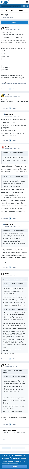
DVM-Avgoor (9, 114)
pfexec (7, 146)
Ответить (14, 22)
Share (7, 448)
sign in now (9, 433)
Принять (14, 466)
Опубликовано (12, 29)
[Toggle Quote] (3, 152)
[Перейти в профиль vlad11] (2, 95)
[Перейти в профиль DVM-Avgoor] (2, 115)
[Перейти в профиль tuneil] (2, 28)
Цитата (14, 88)
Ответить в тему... (9, 440)
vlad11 (7, 95)
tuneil (6, 14)
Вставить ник (4, 88)
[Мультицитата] (10, 89)
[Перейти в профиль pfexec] (2, 147)
